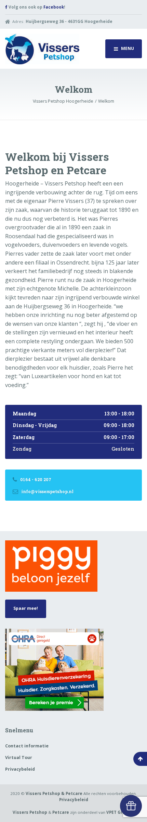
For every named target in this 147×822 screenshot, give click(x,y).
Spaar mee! (25, 608)
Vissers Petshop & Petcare (54, 793)
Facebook (53, 7)
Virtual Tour (18, 757)
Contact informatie (27, 746)
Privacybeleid (20, 769)
